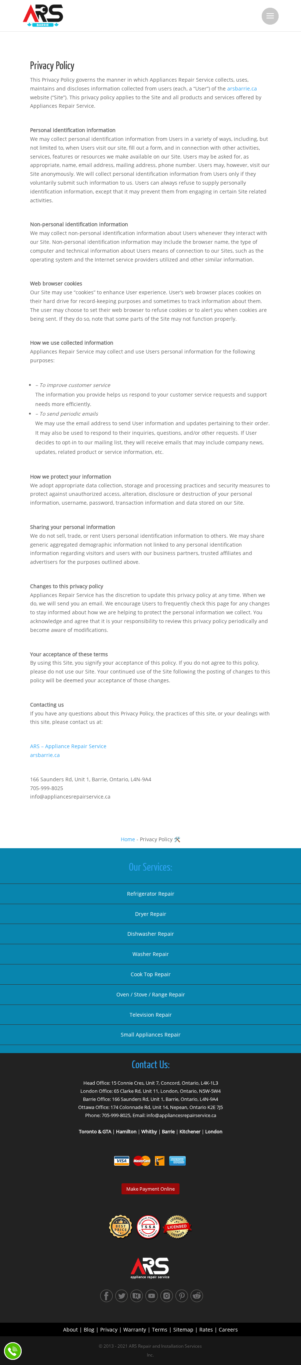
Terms (159, 1329)
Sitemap (183, 1329)
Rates (206, 1329)
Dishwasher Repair (150, 933)
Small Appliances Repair (151, 1034)
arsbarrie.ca (242, 88)
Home (128, 839)
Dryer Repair (150, 913)
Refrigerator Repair (150, 893)
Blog (89, 1329)
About (70, 1329)
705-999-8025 (116, 1115)
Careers (228, 1329)
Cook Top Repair (151, 974)
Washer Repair (151, 953)
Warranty (134, 1329)
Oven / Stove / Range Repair (150, 994)
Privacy (108, 1329)
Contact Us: (151, 1065)
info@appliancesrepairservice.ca (181, 1115)
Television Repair (151, 1014)
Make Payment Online (150, 1189)
